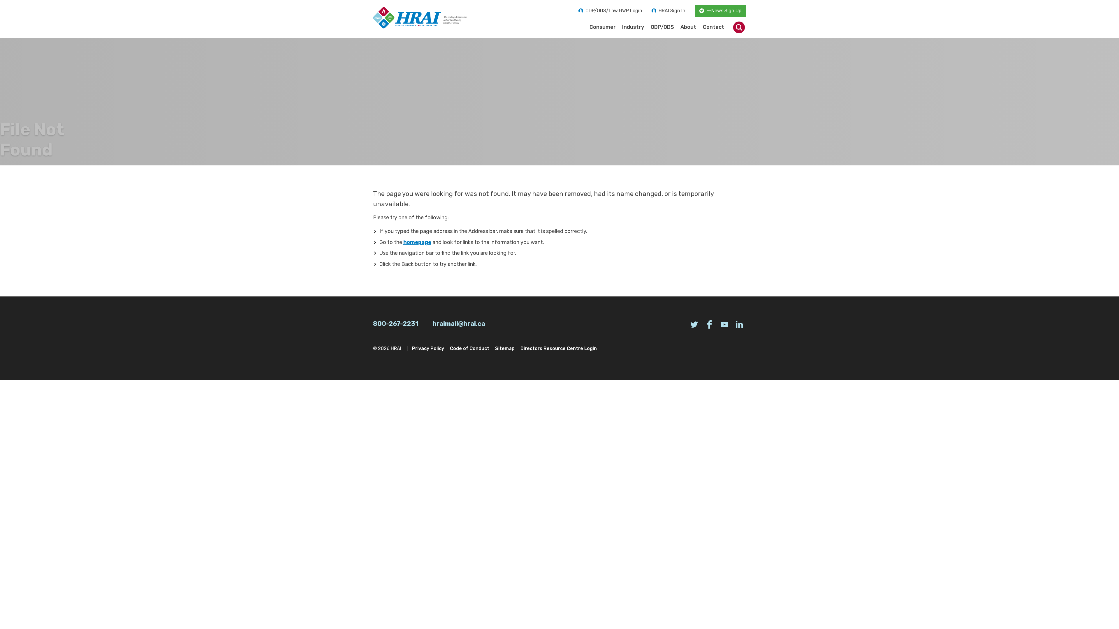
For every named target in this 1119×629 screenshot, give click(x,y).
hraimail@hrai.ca (458, 324)
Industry (633, 27)
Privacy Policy (428, 348)
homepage (417, 242)
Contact (713, 27)
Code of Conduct (469, 348)
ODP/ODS (662, 27)
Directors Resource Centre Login (558, 348)
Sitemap (505, 348)
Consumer (603, 27)
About (688, 27)
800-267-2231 (395, 324)
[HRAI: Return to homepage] (420, 18)
